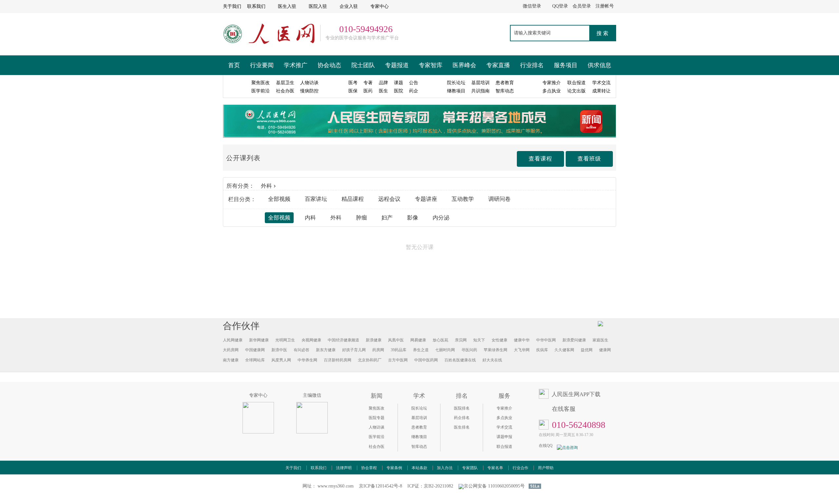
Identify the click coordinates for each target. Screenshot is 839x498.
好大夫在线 (492, 360)
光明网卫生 (285, 340)
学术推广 (295, 65)
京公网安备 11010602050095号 (494, 486)
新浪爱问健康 (574, 340)
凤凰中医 (396, 340)
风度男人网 (281, 360)
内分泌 (441, 218)
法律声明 (344, 468)
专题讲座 (426, 199)
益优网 (587, 350)
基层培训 (419, 417)
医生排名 (462, 427)
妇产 (387, 218)
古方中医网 (398, 360)
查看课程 (540, 159)
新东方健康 (326, 350)
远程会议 (389, 199)
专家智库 (430, 65)
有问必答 (301, 350)
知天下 (479, 340)
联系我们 (318, 468)
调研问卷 (499, 199)
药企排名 (462, 417)
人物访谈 (376, 427)
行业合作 (520, 468)
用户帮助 (546, 468)
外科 (266, 186)
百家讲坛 (316, 199)
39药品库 (398, 350)
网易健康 (418, 340)
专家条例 (394, 468)
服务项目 (565, 65)
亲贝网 (461, 340)
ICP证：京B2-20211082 (430, 486)
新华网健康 (259, 340)
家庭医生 (600, 340)
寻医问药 (469, 350)
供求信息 (599, 65)
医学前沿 (376, 436)
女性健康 (499, 340)
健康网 (605, 350)
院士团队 (363, 65)
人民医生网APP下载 (576, 394)
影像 (412, 218)
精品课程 (352, 199)
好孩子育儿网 (354, 350)
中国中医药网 (426, 360)
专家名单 (495, 468)
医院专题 (376, 417)
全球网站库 (255, 360)
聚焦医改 (376, 408)
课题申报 (504, 436)
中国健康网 (255, 350)
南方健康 (231, 360)
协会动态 (329, 65)
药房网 (378, 350)
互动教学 (463, 199)
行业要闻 (262, 65)
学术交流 (504, 427)
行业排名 (532, 65)
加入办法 (445, 468)
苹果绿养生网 (495, 350)
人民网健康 (233, 340)
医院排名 (462, 408)
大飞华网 (522, 350)
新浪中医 (279, 350)
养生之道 (421, 350)
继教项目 (419, 436)
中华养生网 (307, 360)
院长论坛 (419, 408)
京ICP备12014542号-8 (380, 486)
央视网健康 (311, 340)
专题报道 (397, 65)
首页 (234, 65)
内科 (310, 218)
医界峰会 (464, 65)
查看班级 (589, 159)
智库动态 (419, 446)
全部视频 (279, 199)
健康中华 (522, 340)
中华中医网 (546, 340)
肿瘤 (361, 218)
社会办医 (376, 446)
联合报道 (504, 446)
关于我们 (293, 468)
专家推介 (504, 408)
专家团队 (470, 468)
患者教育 (419, 427)
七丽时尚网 (445, 350)
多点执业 (504, 417)
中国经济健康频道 (343, 340)
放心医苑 (440, 340)
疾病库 (542, 350)
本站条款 (419, 468)
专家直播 (498, 65)
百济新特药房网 (337, 360)
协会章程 (369, 468)
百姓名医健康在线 (460, 360)
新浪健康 (373, 340)
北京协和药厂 (369, 360)
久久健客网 (564, 350)
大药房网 (231, 350)
